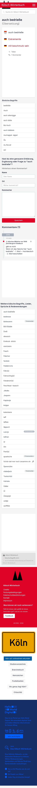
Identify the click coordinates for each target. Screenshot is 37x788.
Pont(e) (6, 452)
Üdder (6, 486)
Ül (4, 491)
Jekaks (6, 391)
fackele (6, 361)
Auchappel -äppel (11, 135)
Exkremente (14, 39)
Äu (5, 140)
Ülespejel (7, 496)
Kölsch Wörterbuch (13, 5)
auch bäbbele (9, 130)
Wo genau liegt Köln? (17, 687)
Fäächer (7, 356)
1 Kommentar (16, 55)
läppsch (7, 427)
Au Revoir (7, 145)
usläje (6, 501)
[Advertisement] (18, 77)
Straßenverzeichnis (18, 664)
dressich (7, 336)
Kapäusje (7, 400)
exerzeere (7, 346)
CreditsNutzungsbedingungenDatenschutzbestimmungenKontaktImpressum (14, 595)
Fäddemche (8, 366)
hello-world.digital (14, 736)
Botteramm (19, 321)
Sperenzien (8, 466)
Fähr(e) (6, 371)
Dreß (5, 331)
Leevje (19, 432)
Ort (3, 181)
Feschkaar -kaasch (11, 386)
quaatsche (19, 456)
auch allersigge (10, 115)
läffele (6, 422)
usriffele (7, 506)
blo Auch (7, 125)
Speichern (19, 220)
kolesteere (8, 412)
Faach (6, 351)
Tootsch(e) (8, 476)
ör (4, 442)
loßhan (6, 437)
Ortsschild (18, 692)
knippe (6, 405)
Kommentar (7, 190)
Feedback (9, 616)
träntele (7, 481)
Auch (6, 110)
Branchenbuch (18, 670)
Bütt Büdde (8, 327)
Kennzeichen (18, 675)
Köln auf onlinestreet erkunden (17, 658)
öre (5, 447)
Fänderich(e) (9, 381)
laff (5, 417)
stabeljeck (19, 471)
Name (4, 172)
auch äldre (8, 120)
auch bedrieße (9, 312)
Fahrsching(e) (9, 376)
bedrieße (7, 106)
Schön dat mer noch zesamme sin (17, 462)
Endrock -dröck (10, 341)
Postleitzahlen (17, 681)
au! (5, 150)
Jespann (7, 395)
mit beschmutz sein (18, 46)
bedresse (7, 317)
